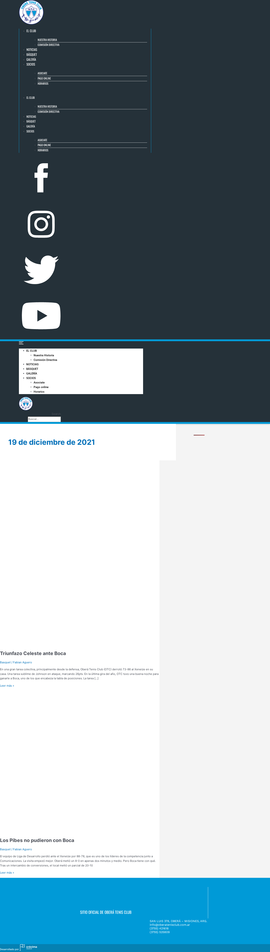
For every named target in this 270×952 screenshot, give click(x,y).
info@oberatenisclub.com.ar (170, 924)
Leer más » (7, 685)
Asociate (42, 73)
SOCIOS (30, 64)
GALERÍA (31, 59)
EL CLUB (31, 30)
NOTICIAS (31, 49)
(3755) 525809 (160, 932)
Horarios (43, 83)
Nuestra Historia (47, 40)
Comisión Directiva (48, 45)
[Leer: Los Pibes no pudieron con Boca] (94, 831)
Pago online (44, 78)
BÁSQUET (31, 54)
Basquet (5, 849)
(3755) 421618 (159, 928)
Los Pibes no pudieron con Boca (37, 840)
